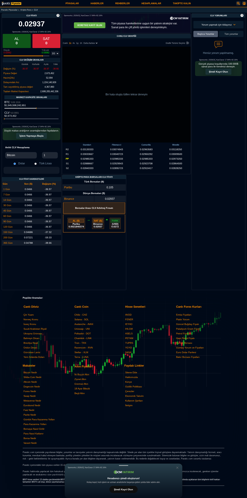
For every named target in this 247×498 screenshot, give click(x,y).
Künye (128, 382)
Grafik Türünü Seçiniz (175, 43)
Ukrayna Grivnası (33, 333)
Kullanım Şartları (134, 400)
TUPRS (129, 343)
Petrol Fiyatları (184, 333)
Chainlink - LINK (83, 338)
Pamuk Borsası (184, 343)
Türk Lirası (45, 163)
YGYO (128, 347)
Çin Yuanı (29, 314)
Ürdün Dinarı (30, 347)
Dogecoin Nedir (32, 386)
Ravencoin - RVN (83, 347)
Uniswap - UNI (82, 328)
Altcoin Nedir (30, 382)
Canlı (65, 43)
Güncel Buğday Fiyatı (187, 324)
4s (74, 43)
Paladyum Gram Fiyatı (188, 328)
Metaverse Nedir (32, 400)
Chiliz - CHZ (80, 314)
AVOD (128, 314)
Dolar (21, 163)
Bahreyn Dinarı (31, 338)
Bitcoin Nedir (30, 372)
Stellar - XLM (81, 352)
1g (77, 43)
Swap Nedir (30, 396)
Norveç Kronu (31, 319)
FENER (129, 319)
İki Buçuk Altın (81, 374)
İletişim (129, 405)
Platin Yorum (183, 319)
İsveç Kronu (30, 324)
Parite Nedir (30, 414)
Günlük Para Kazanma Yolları (39, 419)
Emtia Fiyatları (183, 314)
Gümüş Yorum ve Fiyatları (190, 347)
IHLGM (129, 328)
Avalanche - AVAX (83, 324)
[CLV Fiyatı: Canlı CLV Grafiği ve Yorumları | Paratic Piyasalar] (11, 3)
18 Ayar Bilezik (82, 388)
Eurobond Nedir (32, 405)
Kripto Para (25, 10)
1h (81, 43)
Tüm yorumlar (231, 34)
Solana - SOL (81, 319)
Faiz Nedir (29, 410)
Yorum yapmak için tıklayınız (216, 24)
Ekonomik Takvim (134, 396)
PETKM (129, 338)
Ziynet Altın (80, 379)
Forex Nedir (30, 391)
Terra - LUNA (81, 357)
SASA (128, 352)
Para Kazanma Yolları (35, 424)
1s (70, 43)
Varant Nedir (30, 443)
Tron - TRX (80, 343)
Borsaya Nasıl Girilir (34, 429)
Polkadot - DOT (82, 333)
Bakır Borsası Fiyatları (188, 357)
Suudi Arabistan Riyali (35, 328)
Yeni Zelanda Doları (34, 357)
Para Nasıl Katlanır (34, 433)
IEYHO (128, 324)
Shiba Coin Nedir (33, 377)
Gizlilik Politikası (133, 386)
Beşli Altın (79, 393)
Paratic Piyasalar (9, 10)
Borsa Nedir (30, 438)
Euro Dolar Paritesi (186, 352)
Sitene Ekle (131, 372)
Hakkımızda (131, 377)
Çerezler (129, 391)
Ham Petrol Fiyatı (185, 338)
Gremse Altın (81, 384)
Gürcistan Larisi (32, 352)
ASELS (129, 333)
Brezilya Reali (31, 343)
